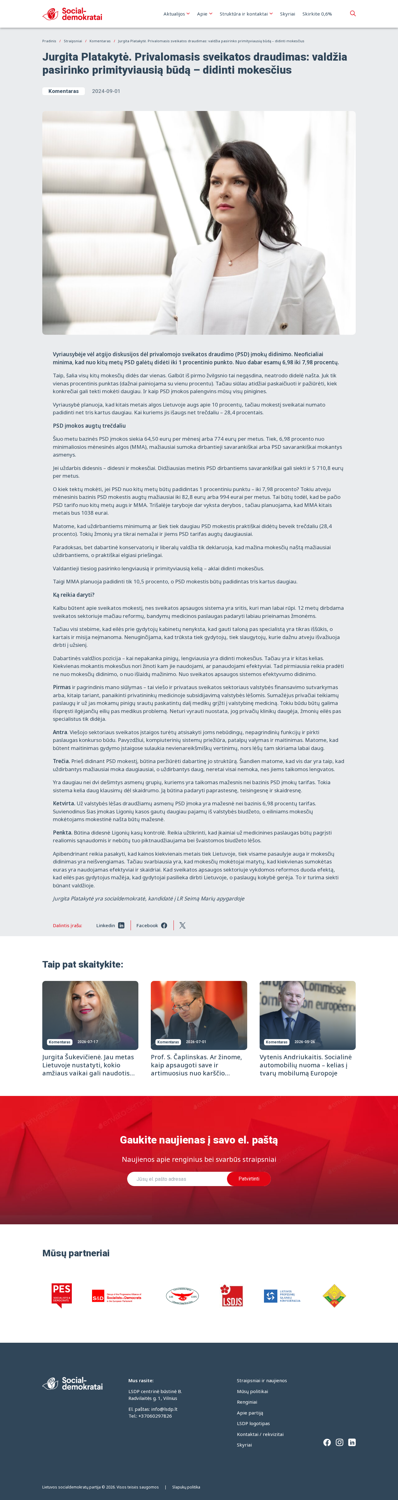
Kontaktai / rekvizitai (260, 1434)
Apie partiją (250, 1413)
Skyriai (287, 14)
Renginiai (247, 1402)
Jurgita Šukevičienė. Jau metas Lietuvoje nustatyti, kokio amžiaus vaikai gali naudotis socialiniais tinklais (88, 1069)
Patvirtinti (248, 1179)
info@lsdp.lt (164, 1409)
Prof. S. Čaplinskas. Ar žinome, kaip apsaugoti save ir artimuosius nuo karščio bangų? (196, 1069)
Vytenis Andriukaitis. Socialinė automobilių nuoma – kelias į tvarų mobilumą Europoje (306, 1065)
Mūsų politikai (252, 1391)
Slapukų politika (186, 1487)
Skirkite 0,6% (317, 14)
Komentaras (64, 91)
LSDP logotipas (253, 1423)
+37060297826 (155, 1416)
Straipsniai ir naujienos (262, 1380)
